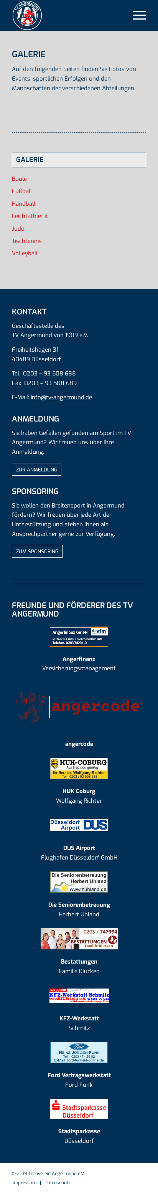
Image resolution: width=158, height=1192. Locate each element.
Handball (23, 204)
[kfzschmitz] (79, 995)
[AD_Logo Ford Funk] (79, 1052)
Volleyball (25, 253)
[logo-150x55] (79, 707)
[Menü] (135, 15)
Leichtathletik (30, 216)
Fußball (22, 191)
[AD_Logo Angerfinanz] (79, 636)
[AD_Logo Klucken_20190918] (79, 938)
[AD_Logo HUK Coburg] (79, 768)
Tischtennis (27, 241)
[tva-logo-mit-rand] (65, 15)
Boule (19, 179)
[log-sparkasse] (79, 1109)
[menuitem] (135, 15)
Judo (18, 229)
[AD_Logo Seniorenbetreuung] (79, 882)
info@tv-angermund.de (61, 397)
